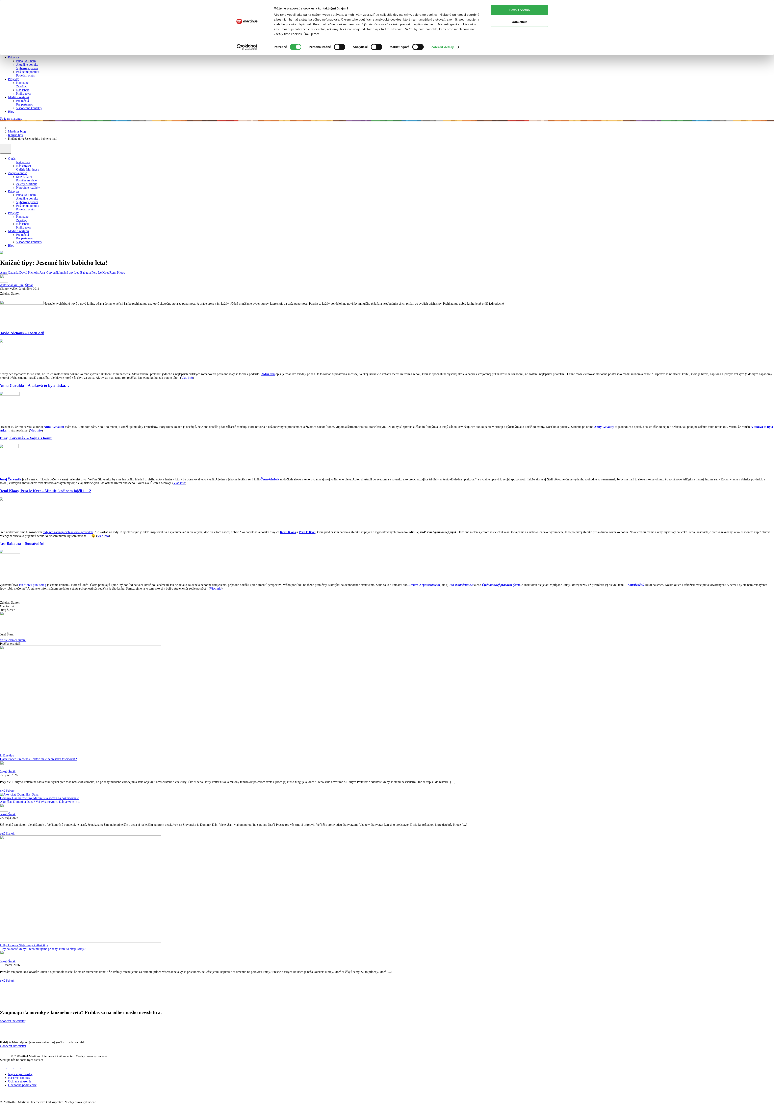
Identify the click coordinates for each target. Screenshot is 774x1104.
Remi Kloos (117, 272)
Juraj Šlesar (16, 285)
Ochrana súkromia (19, 1081)
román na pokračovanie (64, 798)
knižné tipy (66, 272)
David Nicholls (29, 272)
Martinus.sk (41, 798)
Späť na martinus (11, 118)
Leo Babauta (83, 272)
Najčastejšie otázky (20, 1074)
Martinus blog (17, 131)
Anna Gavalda (9, 272)
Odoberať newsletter (13, 1046)
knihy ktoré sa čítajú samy (17, 945)
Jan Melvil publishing (32, 585)
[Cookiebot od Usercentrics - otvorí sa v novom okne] (247, 47)
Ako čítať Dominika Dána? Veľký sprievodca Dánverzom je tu (40, 801)
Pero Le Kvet (100, 272)
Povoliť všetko (519, 10)
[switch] (339, 47)
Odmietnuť (519, 22)
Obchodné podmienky (22, 1085)
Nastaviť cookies (19, 1077)
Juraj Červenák (49, 272)
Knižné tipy (15, 135)
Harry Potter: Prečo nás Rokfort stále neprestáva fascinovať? (38, 759)
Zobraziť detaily (442, 47)
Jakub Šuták (8, 771)
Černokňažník (269, 479)
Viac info (187, 377)
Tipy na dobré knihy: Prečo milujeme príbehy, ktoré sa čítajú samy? (42, 949)
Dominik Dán (9, 798)
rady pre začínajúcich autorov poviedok (68, 532)
